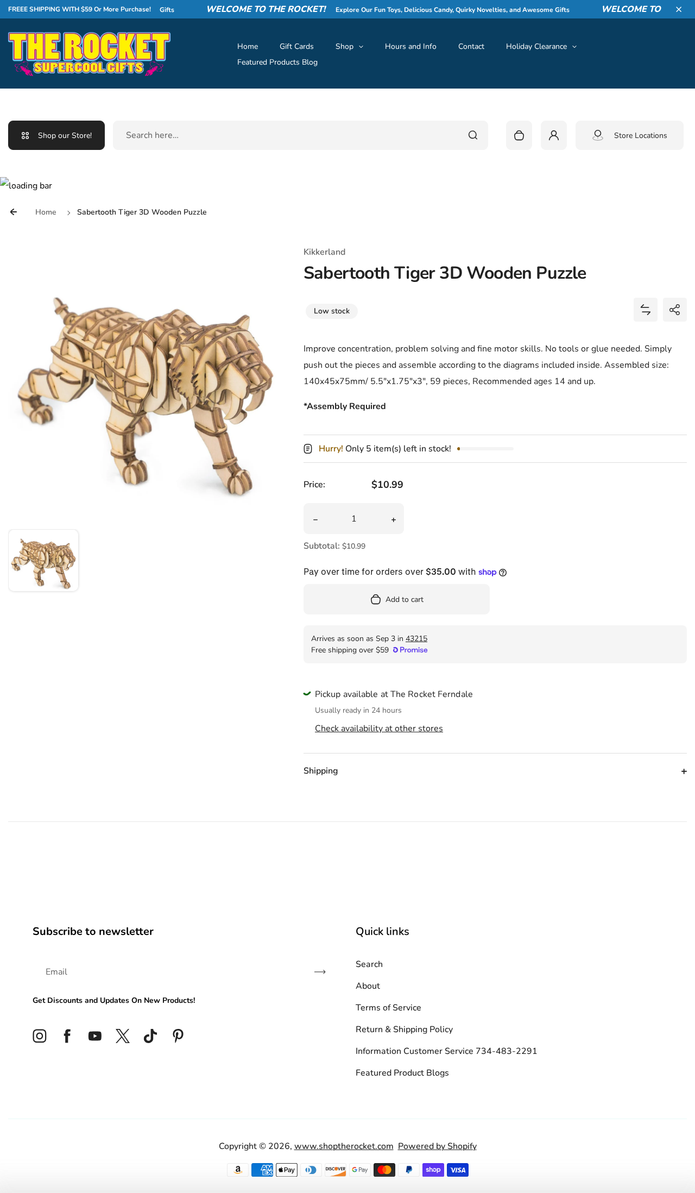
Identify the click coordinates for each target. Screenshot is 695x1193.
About (368, 986)
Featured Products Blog (277, 62)
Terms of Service (388, 1008)
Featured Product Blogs (402, 1073)
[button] (679, 9)
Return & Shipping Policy (404, 1029)
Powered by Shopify (437, 1146)
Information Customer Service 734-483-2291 (447, 1051)
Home (247, 46)
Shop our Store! (65, 135)
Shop (344, 46)
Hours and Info (411, 46)
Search (369, 964)
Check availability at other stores (379, 728)
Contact (471, 46)
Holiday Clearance (536, 46)
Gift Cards (297, 46)
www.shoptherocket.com (344, 1146)
